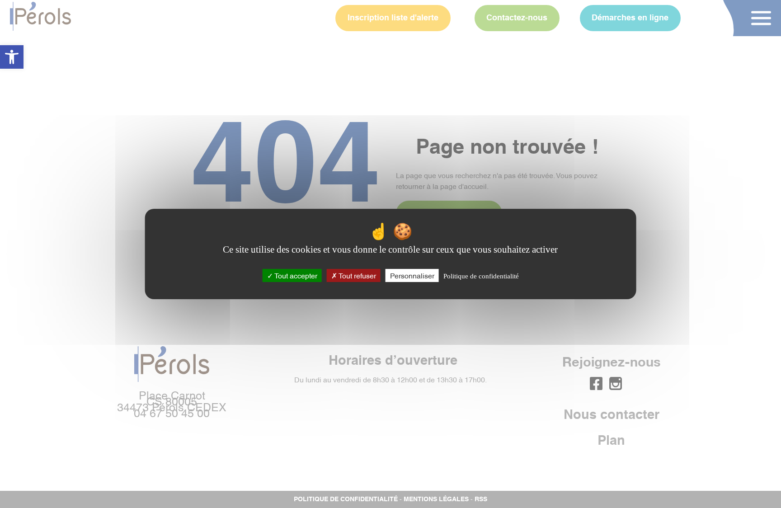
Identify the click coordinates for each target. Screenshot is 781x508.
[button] (12, 57)
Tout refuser (356, 275)
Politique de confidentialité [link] (481, 276)
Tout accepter (295, 275)
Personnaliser (412, 275)
